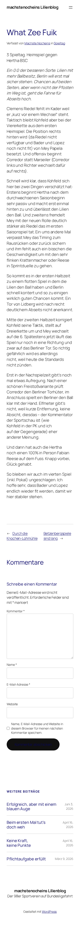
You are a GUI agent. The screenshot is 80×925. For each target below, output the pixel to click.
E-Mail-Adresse (18, 684)
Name (12, 664)
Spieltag (59, 43)
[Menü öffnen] (70, 7)
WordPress (49, 911)
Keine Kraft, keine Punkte (19, 842)
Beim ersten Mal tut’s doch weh (26, 824)
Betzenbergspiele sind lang (57, 536)
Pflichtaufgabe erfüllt (26, 859)
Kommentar (16, 611)
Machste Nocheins (37, 43)
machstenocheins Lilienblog (32, 7)
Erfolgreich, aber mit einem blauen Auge (31, 806)
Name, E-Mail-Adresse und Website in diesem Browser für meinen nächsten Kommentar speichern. (37, 728)
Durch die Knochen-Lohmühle (22, 536)
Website (12, 704)
